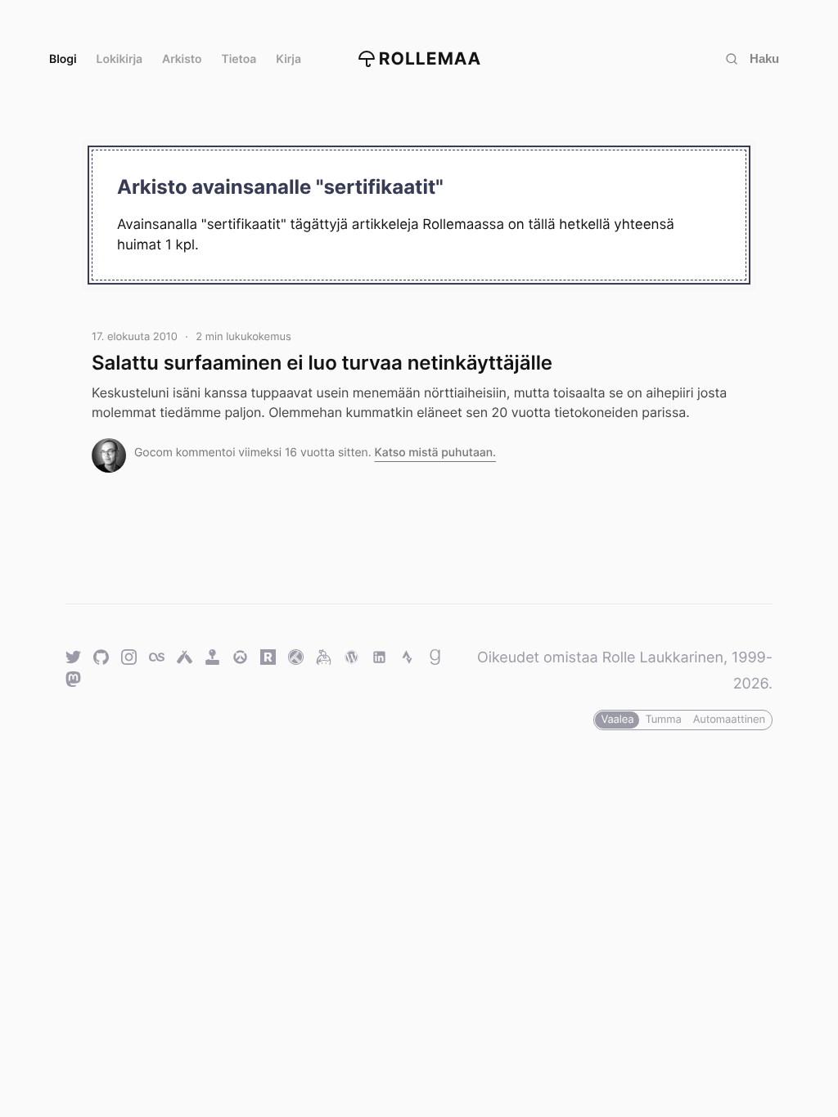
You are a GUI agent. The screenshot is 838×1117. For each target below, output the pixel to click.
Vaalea (617, 719)
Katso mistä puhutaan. (435, 453)
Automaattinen (729, 719)
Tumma (663, 719)
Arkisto (181, 59)
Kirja (288, 59)
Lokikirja (120, 59)
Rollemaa (430, 59)
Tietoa (239, 59)
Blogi (63, 59)
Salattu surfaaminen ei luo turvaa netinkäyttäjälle (322, 363)
